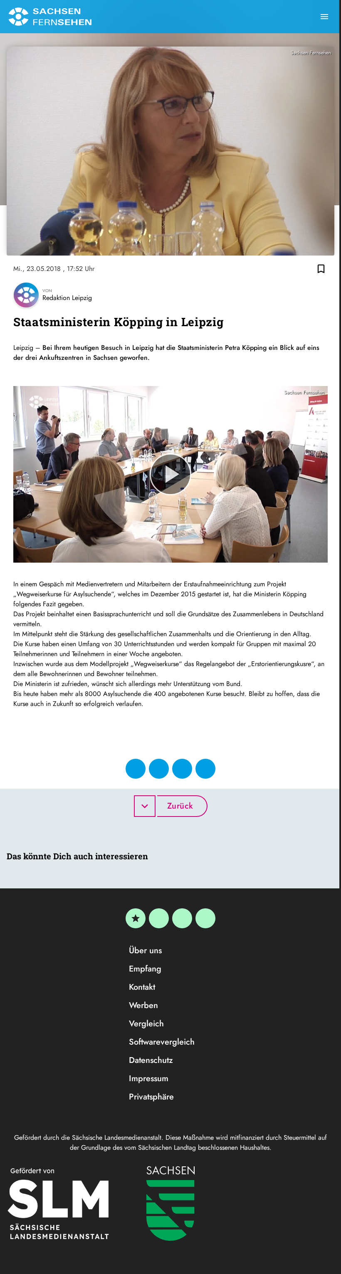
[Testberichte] (136, 918)
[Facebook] (159, 918)
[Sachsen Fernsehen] (50, 16)
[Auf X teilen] (159, 769)
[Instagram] (182, 918)
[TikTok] (205, 918)
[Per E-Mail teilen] (205, 769)
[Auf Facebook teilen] (136, 769)
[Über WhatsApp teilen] (182, 769)
